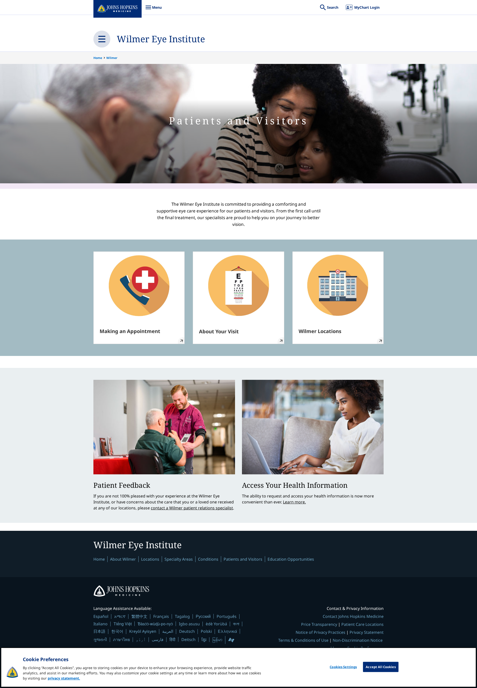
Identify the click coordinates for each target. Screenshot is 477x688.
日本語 (99, 631)
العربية (167, 631)
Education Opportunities (291, 559)
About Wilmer (123, 559)
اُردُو (141, 639)
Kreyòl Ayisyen (142, 631)
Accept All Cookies (381, 667)
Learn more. (294, 502)
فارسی (157, 639)
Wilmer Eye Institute (161, 39)
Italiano (100, 624)
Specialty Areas (178, 559)
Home (97, 58)
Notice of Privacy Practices (320, 632)
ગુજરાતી (100, 639)
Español (100, 616)
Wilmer (111, 58)
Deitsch (188, 639)
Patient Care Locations (362, 624)
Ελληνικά (227, 631)
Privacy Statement (367, 632)
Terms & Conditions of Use (303, 640)
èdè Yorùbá (216, 624)
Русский (203, 616)
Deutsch (187, 631)
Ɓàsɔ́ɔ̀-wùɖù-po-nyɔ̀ (155, 624)
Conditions (208, 559)
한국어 (117, 631)
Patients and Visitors (243, 559)
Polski (206, 631)
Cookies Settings (343, 667)
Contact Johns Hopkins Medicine (353, 616)
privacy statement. (64, 678)
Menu (153, 10)
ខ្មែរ (203, 639)
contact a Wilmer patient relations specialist (192, 508)
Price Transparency (319, 624)
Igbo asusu (189, 624)
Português (227, 616)
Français (161, 616)
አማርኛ (119, 616)
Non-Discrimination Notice (358, 640)
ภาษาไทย (121, 639)
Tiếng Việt (123, 624)
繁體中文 (139, 616)
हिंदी (172, 639)
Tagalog (182, 616)
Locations (150, 559)
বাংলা (236, 624)
